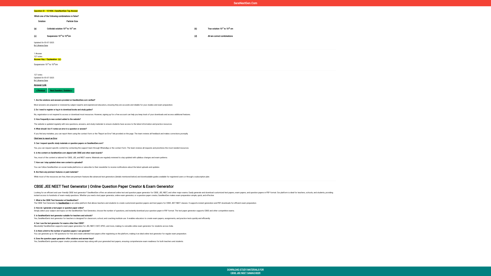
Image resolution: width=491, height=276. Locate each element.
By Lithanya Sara (41, 45)
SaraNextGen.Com (245, 3)
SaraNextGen (63, 203)
